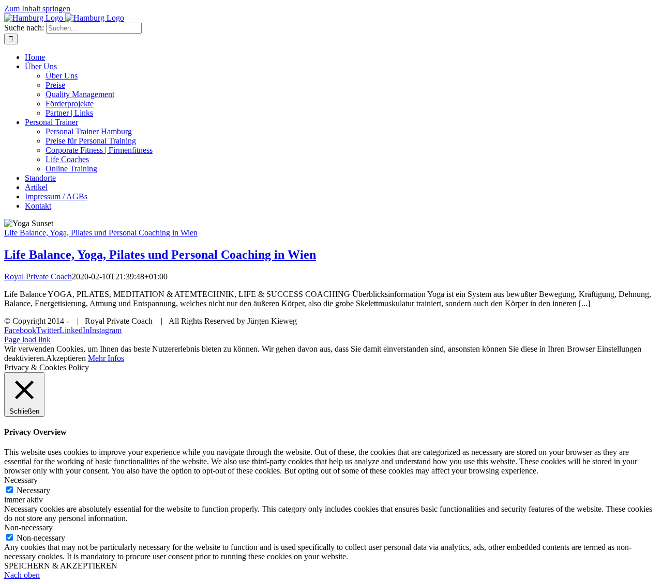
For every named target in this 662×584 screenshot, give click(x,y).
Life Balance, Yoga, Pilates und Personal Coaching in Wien (101, 232)
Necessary (33, 490)
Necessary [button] (21, 480)
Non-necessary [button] (28, 527)
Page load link (27, 339)
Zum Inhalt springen (37, 8)
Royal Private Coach (38, 276)
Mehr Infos (106, 358)
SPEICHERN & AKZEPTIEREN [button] (60, 565)
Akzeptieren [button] (66, 358)
